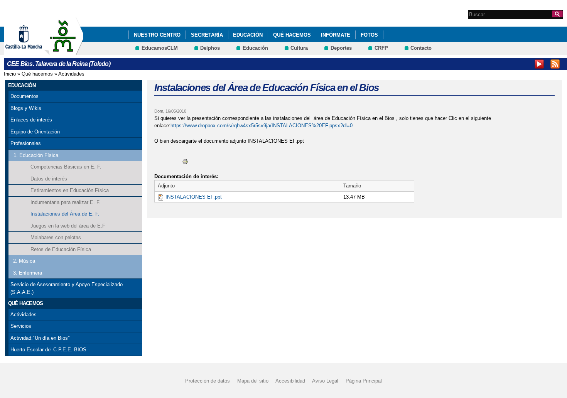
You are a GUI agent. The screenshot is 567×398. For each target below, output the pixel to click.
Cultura (299, 48)
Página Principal (364, 381)
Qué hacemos (292, 35)
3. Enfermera (27, 273)
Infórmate (335, 35)
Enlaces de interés (31, 120)
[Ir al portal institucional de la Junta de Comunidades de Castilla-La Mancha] (33, 51)
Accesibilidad (290, 381)
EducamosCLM (160, 48)
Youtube (539, 64)
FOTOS (369, 35)
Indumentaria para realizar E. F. (65, 202)
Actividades (71, 74)
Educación (248, 35)
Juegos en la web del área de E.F (67, 226)
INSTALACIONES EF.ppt (193, 197)
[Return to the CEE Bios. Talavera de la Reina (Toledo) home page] (63, 51)
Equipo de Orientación (35, 132)
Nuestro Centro (157, 35)
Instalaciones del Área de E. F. (65, 214)
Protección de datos (207, 381)
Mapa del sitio (252, 381)
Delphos (210, 48)
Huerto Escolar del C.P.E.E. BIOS (48, 349)
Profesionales (25, 143)
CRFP (381, 48)
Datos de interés (48, 179)
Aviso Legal (325, 381)
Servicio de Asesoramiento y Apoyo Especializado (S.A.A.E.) (66, 288)
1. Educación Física (36, 155)
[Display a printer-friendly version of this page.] (185, 161)
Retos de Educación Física (60, 249)
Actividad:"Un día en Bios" (40, 338)
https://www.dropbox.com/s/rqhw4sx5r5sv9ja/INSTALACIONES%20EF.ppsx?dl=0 (261, 125)
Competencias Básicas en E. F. (65, 167)
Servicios (20, 326)
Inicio (10, 74)
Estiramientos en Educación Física (69, 190)
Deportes (341, 48)
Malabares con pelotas (55, 237)
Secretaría (207, 35)
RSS (555, 64)
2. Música (24, 261)
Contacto (421, 48)
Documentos (24, 96)
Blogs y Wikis (25, 108)
